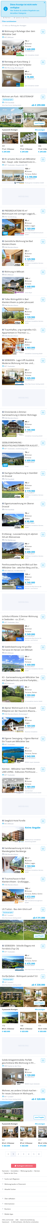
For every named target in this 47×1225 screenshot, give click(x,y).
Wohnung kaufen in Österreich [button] (15, 1184)
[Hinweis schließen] (44, 2)
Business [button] (8, 1209)
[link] (8, 1154)
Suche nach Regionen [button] (12, 1179)
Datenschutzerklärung (27, 1220)
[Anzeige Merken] (43, 32)
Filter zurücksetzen (9, 21)
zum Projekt (39, 123)
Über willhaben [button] (10, 1199)
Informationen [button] (9, 1204)
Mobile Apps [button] (9, 1214)
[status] (23, 9)
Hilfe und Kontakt (8, 1220)
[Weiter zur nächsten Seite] (38, 1154)
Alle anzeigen (40, 130)
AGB (17, 1220)
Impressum (5, 1222)
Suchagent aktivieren (25, 1166)
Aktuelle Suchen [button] (10, 1189)
